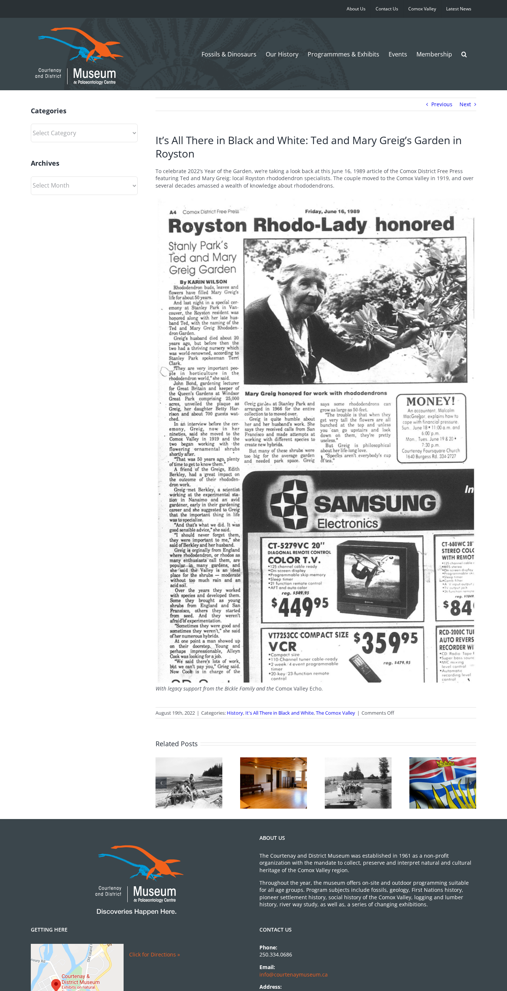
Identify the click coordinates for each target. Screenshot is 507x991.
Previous (441, 104)
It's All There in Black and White (279, 712)
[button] (464, 54)
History (235, 712)
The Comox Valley (335, 712)
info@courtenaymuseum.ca (293, 974)
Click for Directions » (154, 954)
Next (465, 104)
